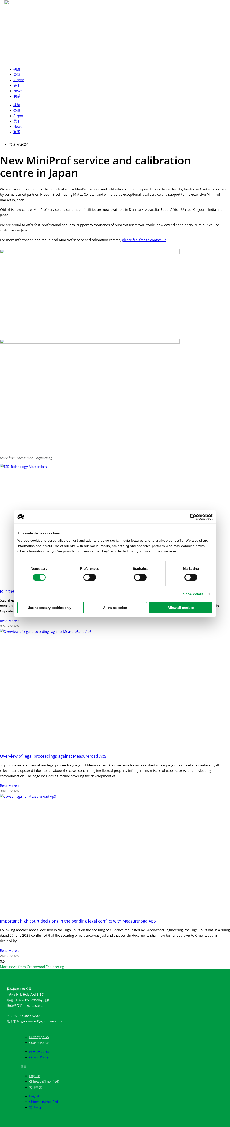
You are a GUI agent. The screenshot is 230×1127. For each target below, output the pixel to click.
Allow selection (115, 607)
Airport (18, 80)
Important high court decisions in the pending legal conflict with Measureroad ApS (78, 921)
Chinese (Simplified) (44, 1081)
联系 (16, 96)
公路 (16, 74)
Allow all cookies (181, 607)
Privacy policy (39, 1037)
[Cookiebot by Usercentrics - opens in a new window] (193, 517)
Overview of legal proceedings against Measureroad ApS (53, 756)
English (34, 1076)
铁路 (16, 69)
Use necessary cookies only (49, 607)
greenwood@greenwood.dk (41, 1021)
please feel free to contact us (144, 240)
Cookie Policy (39, 1042)
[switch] (89, 577)
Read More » (9, 620)
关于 (16, 85)
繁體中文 (35, 1087)
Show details (193, 594)
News (17, 90)
